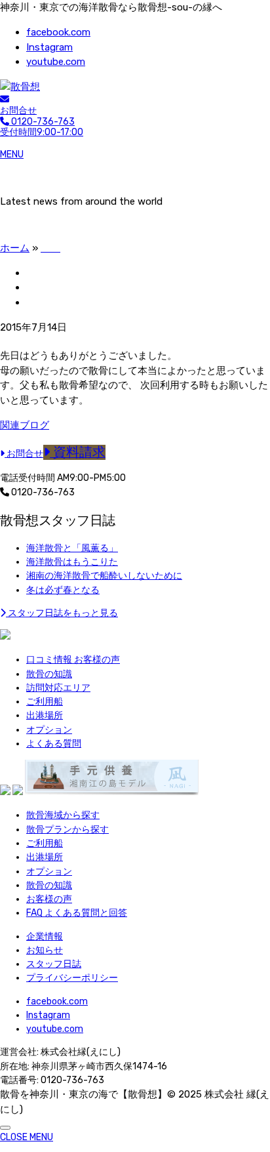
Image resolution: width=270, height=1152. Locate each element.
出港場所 (44, 715)
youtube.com (55, 62)
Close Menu (26, 1137)
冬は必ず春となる (63, 590)
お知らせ (44, 950)
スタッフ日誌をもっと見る (62, 613)
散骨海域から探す (63, 815)
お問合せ (18, 110)
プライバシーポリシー (72, 977)
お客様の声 (49, 899)
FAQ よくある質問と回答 (76, 912)
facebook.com (58, 32)
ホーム (14, 248)
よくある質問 (53, 743)
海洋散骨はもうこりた (72, 561)
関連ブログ (24, 425)
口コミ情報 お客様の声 (73, 659)
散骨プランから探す (67, 829)
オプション (49, 729)
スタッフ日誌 (53, 964)
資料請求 (78, 452)
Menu (12, 154)
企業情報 (44, 936)
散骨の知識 (49, 674)
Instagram (49, 47)
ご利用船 (44, 701)
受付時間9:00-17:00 (41, 127)
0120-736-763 (42, 492)
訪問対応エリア (58, 687)
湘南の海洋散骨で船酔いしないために (104, 575)
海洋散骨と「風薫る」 (72, 548)
